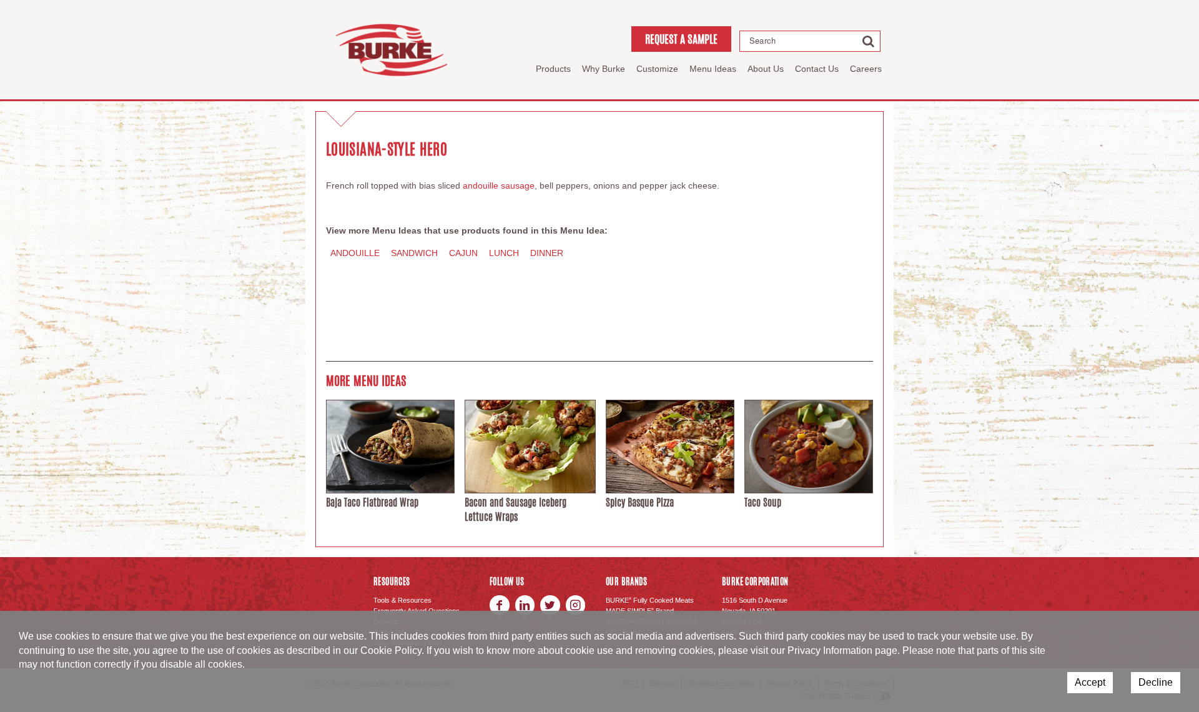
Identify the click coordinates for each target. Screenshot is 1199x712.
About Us (766, 69)
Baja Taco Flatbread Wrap (372, 502)
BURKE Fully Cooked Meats (650, 600)
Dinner (546, 253)
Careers (866, 69)
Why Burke (603, 69)
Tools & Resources (402, 600)
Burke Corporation (391, 49)
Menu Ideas (712, 69)
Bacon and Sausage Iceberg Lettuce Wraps (515, 509)
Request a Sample (681, 39)
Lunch (504, 253)
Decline (1155, 682)
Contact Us (817, 69)
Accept (1090, 682)
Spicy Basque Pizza (640, 502)
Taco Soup (762, 502)
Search (762, 41)
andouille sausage (499, 185)
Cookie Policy (391, 650)
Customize (657, 69)
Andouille (355, 253)
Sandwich (414, 253)
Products (553, 69)
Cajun (463, 253)
